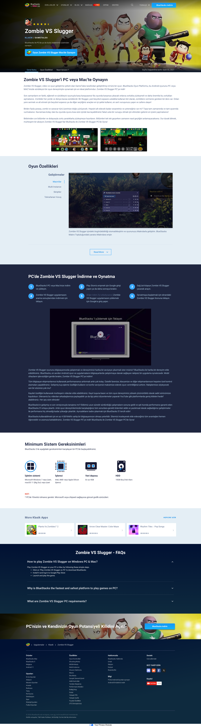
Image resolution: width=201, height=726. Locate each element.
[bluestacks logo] (32, 5)
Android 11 (30, 667)
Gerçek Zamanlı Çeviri (76, 678)
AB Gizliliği (55, 717)
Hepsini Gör (170, 517)
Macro (71, 673)
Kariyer (110, 667)
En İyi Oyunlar (31, 677)
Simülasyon (30, 696)
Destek (115, 5)
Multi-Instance (74, 667)
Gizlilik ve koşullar (31, 717)
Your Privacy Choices (103, 725)
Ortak (106, 5)
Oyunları (29, 674)
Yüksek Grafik (74, 698)
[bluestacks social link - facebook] (159, 670)
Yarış (28, 691)
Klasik (29, 38)
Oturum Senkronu (75, 670)
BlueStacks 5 (30, 662)
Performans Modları (76, 687)
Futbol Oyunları (31, 705)
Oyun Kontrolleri (74, 659)
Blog (77, 5)
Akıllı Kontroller (74, 681)
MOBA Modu (73, 664)
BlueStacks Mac (31, 659)
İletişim (110, 664)
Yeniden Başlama (75, 684)
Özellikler (50, 5)
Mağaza (92, 5)
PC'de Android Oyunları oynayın (119, 680)
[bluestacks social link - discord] (148, 670)
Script (71, 692)
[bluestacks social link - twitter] (164, 670)
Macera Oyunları (32, 682)
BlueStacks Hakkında (115, 659)
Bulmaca (29, 688)
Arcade (28, 685)
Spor (27, 699)
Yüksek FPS (73, 695)
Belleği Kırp (73, 689)
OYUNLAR (65, 5)
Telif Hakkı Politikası (44, 717)
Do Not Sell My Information (67, 717)
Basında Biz (112, 670)
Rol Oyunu (29, 694)
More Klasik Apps (36, 517)
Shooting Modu (74, 662)
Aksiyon (29, 680)
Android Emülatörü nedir (116, 682)
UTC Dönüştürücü (75, 703)
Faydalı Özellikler (75, 701)
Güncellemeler (151, 659)
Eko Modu (72, 675)
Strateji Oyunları (31, 702)
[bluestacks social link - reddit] (154, 670)
